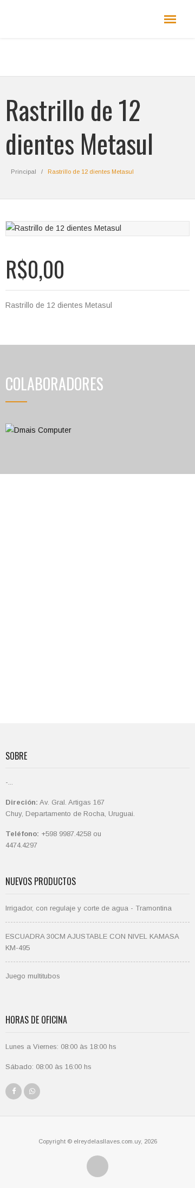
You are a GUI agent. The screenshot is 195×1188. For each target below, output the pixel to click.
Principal (23, 171)
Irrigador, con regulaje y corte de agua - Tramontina (88, 908)
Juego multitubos (32, 976)
